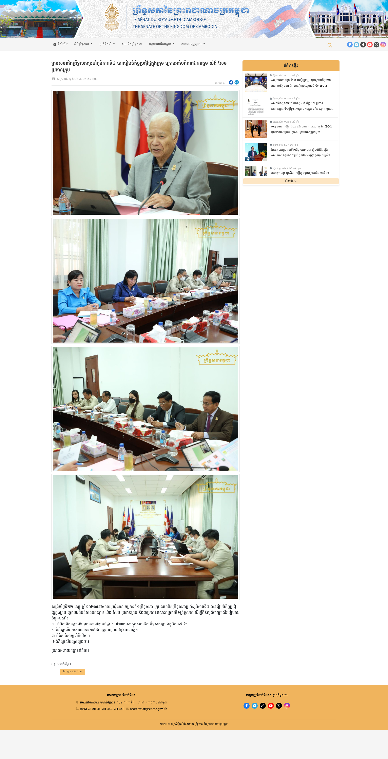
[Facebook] (350, 44)
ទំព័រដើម (62, 44)
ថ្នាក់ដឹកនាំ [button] (106, 44)
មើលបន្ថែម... (291, 181)
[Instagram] (383, 44)
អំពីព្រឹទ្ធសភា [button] (82, 44)
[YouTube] (370, 44)
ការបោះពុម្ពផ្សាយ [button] (191, 44)
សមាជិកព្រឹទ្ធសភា (132, 44)
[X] (279, 706)
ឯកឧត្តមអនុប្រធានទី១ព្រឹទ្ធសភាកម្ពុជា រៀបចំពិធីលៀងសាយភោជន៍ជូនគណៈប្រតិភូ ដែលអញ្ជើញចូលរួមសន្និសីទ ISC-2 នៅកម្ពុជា (300, 153)
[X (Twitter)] (376, 44)
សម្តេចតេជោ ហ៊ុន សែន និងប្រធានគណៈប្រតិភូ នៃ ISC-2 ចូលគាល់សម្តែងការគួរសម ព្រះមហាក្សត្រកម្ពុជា (301, 130)
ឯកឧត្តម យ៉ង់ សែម (72, 672)
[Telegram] (356, 44)
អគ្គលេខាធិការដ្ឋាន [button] (160, 44)
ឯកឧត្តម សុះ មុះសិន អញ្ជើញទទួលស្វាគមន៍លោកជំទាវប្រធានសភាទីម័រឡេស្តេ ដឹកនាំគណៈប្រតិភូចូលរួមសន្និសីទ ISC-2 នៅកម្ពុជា (300, 176)
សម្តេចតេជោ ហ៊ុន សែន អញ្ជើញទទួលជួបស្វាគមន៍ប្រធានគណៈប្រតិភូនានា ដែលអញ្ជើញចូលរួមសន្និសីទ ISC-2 (301, 83)
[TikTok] (363, 44)
